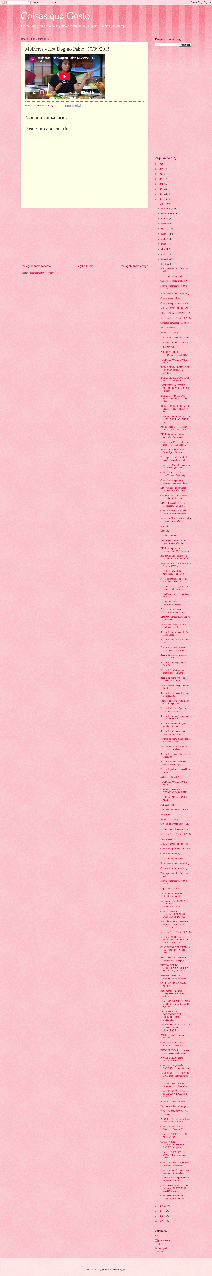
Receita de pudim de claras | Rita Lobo (175, 771)
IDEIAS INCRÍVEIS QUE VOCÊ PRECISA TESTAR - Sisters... (174, 398)
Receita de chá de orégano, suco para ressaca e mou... (174, 710)
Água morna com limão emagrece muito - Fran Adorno (172, 993)
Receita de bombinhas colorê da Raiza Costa (174, 633)
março (164, 254)
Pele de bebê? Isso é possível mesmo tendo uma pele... (173, 959)
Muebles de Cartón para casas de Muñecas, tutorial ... (175, 1179)
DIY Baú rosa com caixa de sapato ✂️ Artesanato (173, 436)
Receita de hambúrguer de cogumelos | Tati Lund (172, 671)
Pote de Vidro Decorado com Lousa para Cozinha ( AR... (173, 428)
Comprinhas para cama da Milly (175, 303)
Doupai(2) (165, 530)
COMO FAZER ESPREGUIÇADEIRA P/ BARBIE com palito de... (173, 1144)
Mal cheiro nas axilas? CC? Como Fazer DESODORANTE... (172, 903)
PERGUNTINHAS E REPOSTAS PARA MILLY (174, 353)
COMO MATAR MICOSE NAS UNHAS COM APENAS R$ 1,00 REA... (175, 1004)
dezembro (166, 208)
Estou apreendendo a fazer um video (174, 270)
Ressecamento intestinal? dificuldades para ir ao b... (173, 895)
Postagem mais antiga (134, 266)
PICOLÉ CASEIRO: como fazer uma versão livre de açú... (175, 1120)
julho (164, 233)
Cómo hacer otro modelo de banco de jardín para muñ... (174, 1197)
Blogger (121, 1269)
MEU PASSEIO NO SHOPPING (175, 317)
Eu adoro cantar (167, 327)
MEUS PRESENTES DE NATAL (175, 337)
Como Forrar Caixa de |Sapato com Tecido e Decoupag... (174, 474)
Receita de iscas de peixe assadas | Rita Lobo (175, 755)
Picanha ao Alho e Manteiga (173, 1106)
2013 (161, 1221)
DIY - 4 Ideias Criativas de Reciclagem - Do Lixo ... (172, 504)
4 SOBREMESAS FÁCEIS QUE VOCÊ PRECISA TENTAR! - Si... (175, 419)
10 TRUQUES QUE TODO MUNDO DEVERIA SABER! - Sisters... (175, 388)
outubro (165, 218)
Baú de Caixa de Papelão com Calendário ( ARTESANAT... (174, 557)
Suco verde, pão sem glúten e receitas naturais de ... (173, 748)
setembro (165, 223)
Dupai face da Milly (169, 776)
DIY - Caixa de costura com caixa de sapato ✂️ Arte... (173, 489)
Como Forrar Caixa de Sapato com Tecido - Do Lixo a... (174, 443)
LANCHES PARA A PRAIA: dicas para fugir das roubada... (175, 1085)
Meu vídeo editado (169, 535)
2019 (161, 194)
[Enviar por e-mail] (66, 105)
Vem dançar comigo (169, 332)
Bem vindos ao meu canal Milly (174, 293)
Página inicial (85, 266)
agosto (164, 228)
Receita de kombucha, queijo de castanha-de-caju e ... (174, 717)
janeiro (164, 264)
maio (163, 243)
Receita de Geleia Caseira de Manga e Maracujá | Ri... (173, 763)
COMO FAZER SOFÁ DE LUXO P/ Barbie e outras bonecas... (173, 1154)
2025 (161, 163)
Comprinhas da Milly (170, 298)
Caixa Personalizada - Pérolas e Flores (174, 595)
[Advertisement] (84, 236)
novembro (166, 213)
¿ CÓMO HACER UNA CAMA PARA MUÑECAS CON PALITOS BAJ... (174, 1188)
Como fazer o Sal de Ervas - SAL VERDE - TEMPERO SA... (175, 1044)
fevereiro (165, 258)
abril (163, 248)
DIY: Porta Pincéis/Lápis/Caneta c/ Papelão (175, 618)
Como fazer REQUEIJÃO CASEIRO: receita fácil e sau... (175, 1067)
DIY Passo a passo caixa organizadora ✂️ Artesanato (174, 549)
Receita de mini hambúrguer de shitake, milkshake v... (174, 725)
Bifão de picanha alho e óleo (173, 1101)
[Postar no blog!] (69, 105)
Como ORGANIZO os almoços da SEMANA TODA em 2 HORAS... (174, 1093)
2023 (161, 173)
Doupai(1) (165, 525)
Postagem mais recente (36, 266)
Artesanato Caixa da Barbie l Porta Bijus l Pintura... (173, 451)
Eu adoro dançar (167, 814)
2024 (161, 168)
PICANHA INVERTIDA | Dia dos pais (174, 1113)
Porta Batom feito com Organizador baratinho (172, 610)
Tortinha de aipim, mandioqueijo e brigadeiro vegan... (175, 740)
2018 (161, 199)
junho (164, 238)
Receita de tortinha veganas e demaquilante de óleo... (173, 732)
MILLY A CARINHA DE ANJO (175, 308)
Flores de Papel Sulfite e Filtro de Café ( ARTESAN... (175, 565)
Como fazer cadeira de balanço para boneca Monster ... (174, 1164)
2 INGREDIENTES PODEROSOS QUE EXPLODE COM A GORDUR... (170, 1015)
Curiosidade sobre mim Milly (173, 280)
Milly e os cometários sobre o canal (173, 287)
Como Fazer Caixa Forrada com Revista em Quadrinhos (175, 466)
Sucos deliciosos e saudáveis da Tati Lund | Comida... (174, 702)
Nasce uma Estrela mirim (172, 275)
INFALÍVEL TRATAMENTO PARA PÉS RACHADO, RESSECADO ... (174, 924)
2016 (161, 1205)
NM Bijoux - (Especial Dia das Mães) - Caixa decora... (174, 603)
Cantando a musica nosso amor (174, 322)
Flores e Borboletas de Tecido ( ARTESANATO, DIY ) (174, 580)
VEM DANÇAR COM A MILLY (175, 312)
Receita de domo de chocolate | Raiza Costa (174, 656)
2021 (161, 183)
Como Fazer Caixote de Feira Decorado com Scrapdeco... (174, 512)
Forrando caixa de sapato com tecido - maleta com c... (174, 588)
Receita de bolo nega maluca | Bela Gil (173, 664)
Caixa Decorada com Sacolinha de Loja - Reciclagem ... (174, 497)
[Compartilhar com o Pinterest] (79, 105)
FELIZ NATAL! (167, 347)
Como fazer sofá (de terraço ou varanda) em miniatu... (174, 1171)
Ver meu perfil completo (161, 1250)
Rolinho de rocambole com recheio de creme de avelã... (174, 649)
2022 (161, 178)
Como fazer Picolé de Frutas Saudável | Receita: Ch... (173, 1128)
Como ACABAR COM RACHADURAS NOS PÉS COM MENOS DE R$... (174, 914)
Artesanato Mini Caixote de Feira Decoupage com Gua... (175, 519)
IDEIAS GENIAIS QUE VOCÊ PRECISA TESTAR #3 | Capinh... (174, 370)
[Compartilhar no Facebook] (76, 105)
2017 (161, 204)
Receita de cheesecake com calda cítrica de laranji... (175, 626)
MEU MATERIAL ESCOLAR (174, 342)
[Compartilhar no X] (72, 105)
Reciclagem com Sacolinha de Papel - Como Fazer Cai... (174, 459)
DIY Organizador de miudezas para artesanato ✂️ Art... (174, 542)
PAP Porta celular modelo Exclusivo (172, 1036)
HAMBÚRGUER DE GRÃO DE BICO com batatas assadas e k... (175, 1075)
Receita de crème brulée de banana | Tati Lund (172, 679)
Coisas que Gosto (55, 15)
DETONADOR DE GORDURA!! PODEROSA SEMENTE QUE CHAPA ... (174, 968)
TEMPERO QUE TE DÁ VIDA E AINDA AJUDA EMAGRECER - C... (175, 1027)
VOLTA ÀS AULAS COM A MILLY (173, 361)
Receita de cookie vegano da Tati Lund (175, 687)
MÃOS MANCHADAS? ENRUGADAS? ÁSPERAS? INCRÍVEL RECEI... (174, 939)
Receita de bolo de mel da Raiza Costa (174, 641)
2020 (161, 188)
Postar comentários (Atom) (41, 272)
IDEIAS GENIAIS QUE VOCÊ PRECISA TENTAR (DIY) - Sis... (174, 408)
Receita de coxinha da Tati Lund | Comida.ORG (175, 694)
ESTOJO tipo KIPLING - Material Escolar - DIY (172, 572)
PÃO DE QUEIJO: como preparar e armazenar (171, 1059)
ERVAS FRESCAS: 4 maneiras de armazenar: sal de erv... (174, 1051)
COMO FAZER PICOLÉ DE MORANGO (173, 1135)
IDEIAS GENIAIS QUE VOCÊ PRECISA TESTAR (174, 379)
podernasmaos (164, 1242)
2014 (161, 1216)
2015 (161, 1211)
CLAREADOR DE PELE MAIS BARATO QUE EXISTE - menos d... (175, 950)
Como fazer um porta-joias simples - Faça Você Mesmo (174, 481)
